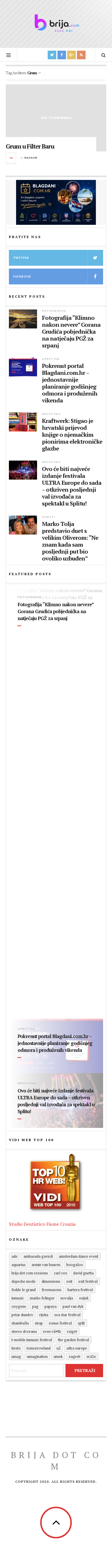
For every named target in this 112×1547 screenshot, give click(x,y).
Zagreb (74, 1356)
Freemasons (51, 1289)
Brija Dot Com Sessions (29, 1273)
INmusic (17, 1298)
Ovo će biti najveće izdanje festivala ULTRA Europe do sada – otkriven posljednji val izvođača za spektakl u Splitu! (71, 486)
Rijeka (43, 1314)
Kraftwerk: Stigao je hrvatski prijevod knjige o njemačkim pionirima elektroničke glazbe (72, 434)
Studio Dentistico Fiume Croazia (42, 1224)
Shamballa (20, 1323)
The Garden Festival (73, 1339)
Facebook (22, 276)
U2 (59, 1348)
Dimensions (51, 1281)
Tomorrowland (39, 1348)
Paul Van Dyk (73, 1306)
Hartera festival (80, 1289)
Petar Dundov (22, 1314)
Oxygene (18, 1306)
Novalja (67, 1298)
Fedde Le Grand (23, 1289)
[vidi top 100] (56, 1183)
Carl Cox (60, 1273)
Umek (58, 1356)
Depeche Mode (23, 1281)
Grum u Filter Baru (30, 146)
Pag (35, 1306)
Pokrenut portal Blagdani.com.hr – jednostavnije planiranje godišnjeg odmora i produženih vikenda (69, 383)
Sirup (39, 1323)
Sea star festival (67, 1314)
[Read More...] (11, 158)
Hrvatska (51, 413)
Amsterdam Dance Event (78, 1256)
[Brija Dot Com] (56, 23)
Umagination (37, 1356)
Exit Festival (88, 1281)
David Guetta (83, 1273)
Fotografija (54, 310)
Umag (16, 1356)
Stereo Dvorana (24, 1331)
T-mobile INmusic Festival (31, 1339)
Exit (69, 1281)
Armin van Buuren (46, 1264)
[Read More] (20, 626)
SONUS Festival (60, 1323)
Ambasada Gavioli (38, 1256)
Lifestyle (50, 358)
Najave (30, 157)
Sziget (72, 1331)
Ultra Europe (77, 1348)
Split (81, 1323)
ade (14, 1256)
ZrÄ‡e (91, 1356)
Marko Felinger (42, 1298)
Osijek (83, 1298)
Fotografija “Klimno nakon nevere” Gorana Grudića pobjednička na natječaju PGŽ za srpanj (71, 331)
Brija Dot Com (56, 1460)
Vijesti (48, 516)
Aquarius (18, 1264)
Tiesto (16, 1348)
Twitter (21, 258)
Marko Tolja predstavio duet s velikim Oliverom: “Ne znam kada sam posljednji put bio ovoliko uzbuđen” (70, 541)
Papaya (51, 1306)
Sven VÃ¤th (52, 1331)
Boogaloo (74, 1264)
